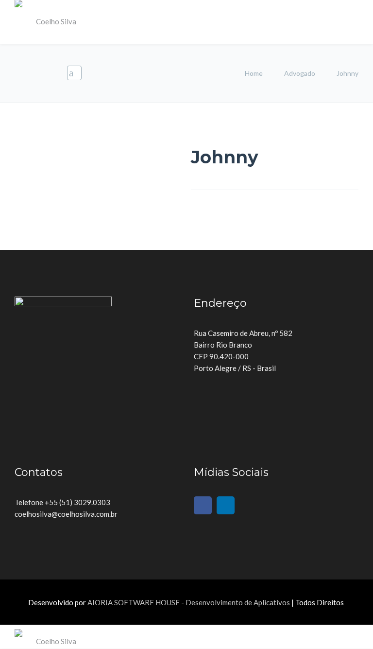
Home (254, 73)
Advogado (300, 73)
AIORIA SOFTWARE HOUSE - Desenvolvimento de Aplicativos (188, 602)
